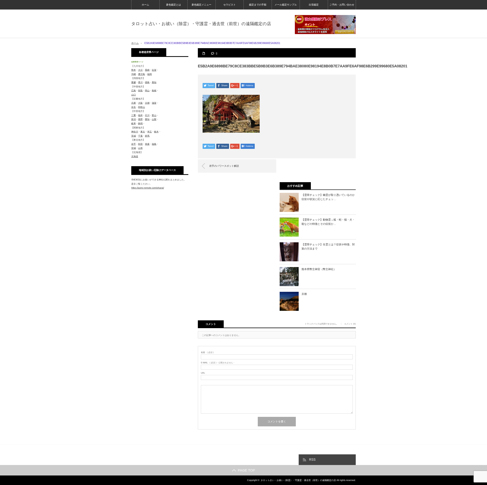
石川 (147, 115)
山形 (140, 148)
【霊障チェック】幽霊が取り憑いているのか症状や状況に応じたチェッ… (328, 197)
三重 (133, 115)
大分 (140, 70)
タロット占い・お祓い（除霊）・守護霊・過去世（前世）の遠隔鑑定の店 (201, 24)
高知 (154, 82)
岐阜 (133, 123)
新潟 (133, 119)
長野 (140, 119)
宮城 (133, 148)
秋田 (140, 144)
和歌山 (141, 107)
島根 (154, 90)
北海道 (134, 156)
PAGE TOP (246, 470)
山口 (133, 94)
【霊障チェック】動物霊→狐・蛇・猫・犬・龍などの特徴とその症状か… (328, 221)
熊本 (133, 70)
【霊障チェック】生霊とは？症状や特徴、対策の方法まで (328, 246)
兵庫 (133, 103)
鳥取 (140, 90)
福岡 (149, 74)
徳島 (147, 82)
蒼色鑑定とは (173, 4)
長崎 (147, 70)
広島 (133, 90)
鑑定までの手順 (257, 4)
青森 (147, 144)
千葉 (140, 136)
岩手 (133, 144)
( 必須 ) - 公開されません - (217, 363)
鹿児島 (141, 74)
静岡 (140, 123)
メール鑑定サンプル (286, 4)
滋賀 (154, 103)
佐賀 (154, 70)
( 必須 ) (207, 352)
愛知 (147, 119)
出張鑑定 (314, 4)
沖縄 (133, 74)
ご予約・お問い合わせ (341, 4)
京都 (304, 293)
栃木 (156, 131)
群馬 (147, 136)
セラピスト (229, 4)
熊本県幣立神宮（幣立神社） (319, 269)
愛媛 (133, 82)
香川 (140, 82)
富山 (154, 115)
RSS (312, 459)
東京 (142, 131)
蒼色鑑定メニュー (201, 4)
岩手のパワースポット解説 (224, 165)
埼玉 (149, 131)
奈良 (133, 107)
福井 (140, 115)
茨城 (133, 136)
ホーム (145, 4)
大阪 (140, 103)
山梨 (154, 119)
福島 (154, 144)
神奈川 (134, 131)
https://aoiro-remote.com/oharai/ (147, 188)
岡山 (147, 90)
